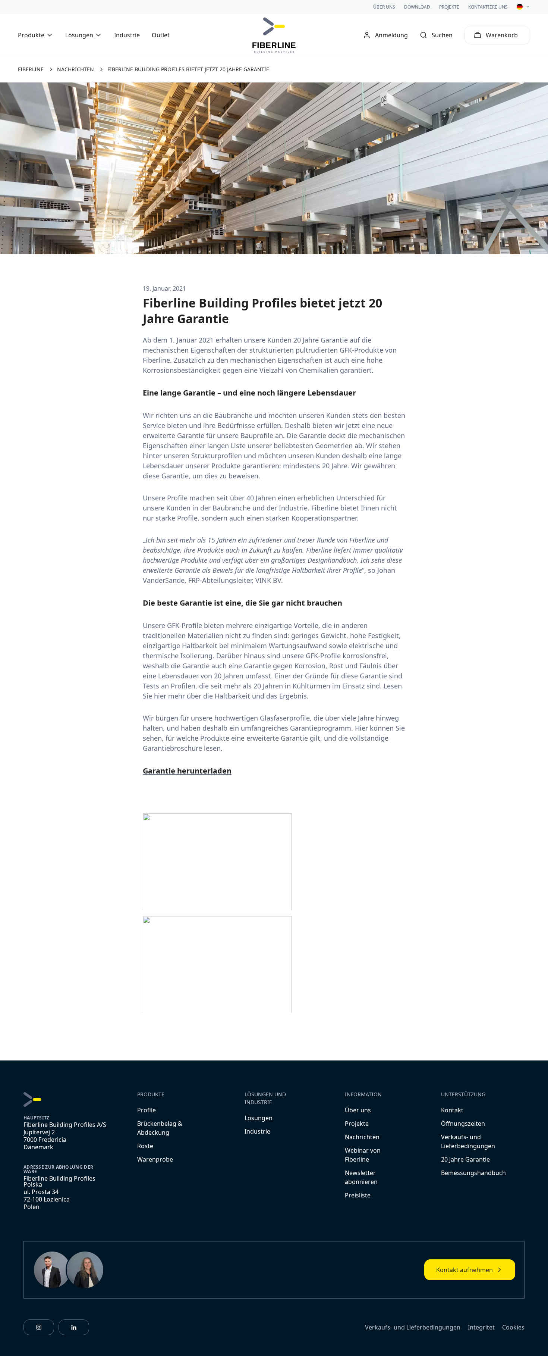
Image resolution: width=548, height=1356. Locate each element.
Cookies (513, 1327)
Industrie (127, 35)
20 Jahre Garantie (465, 1159)
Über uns (384, 7)
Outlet (161, 35)
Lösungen (259, 1118)
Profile (146, 1110)
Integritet (481, 1327)
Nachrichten (362, 1137)
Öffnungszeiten (463, 1123)
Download (417, 7)
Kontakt (452, 1110)
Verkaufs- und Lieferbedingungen (412, 1327)
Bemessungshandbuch (473, 1173)
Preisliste (358, 1195)
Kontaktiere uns (488, 7)
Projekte (449, 7)
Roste (145, 1146)
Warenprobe (155, 1159)
